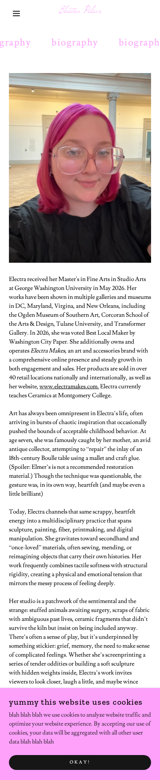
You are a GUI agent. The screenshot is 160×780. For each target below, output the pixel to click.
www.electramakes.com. (69, 386)
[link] (80, 13)
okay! (80, 762)
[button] (12, 13)
